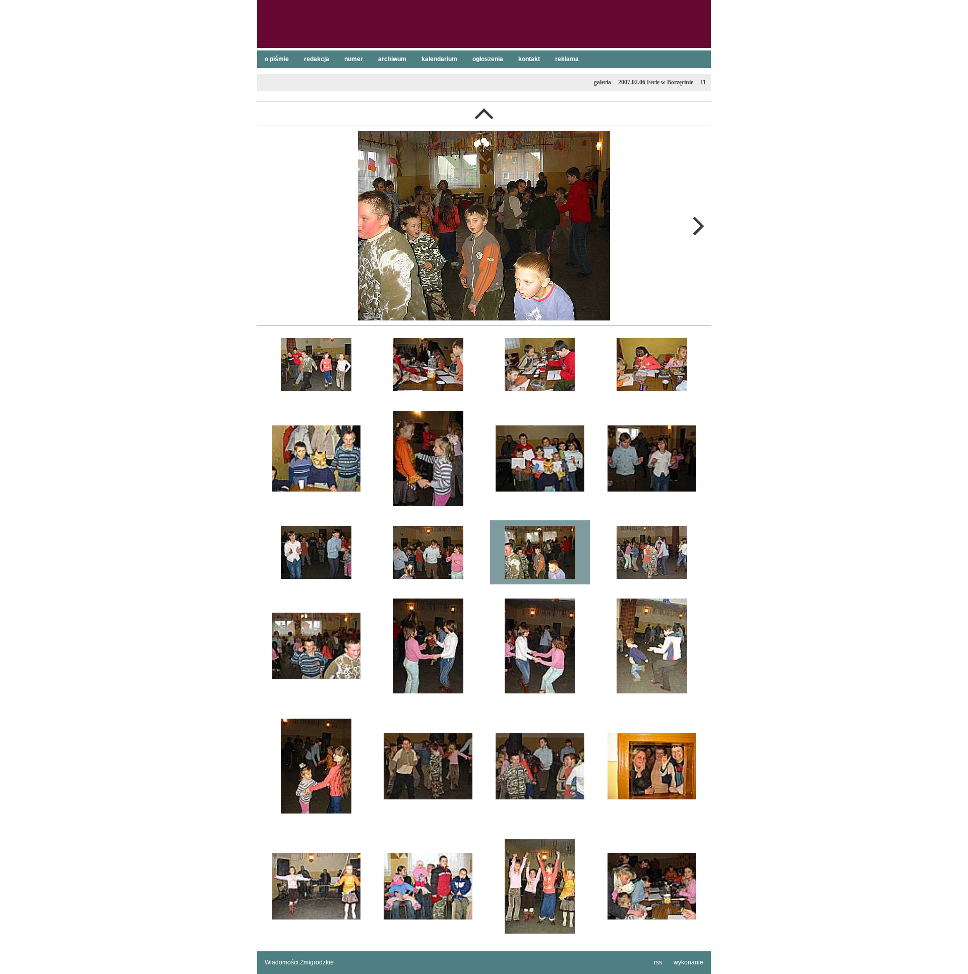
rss (658, 962)
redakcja (316, 59)
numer (353, 59)
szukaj (699, 11)
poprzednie (269, 225)
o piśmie (277, 59)
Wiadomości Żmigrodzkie (299, 962)
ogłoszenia (487, 59)
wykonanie (688, 962)
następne (698, 225)
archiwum (392, 59)
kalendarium (439, 59)
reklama (567, 59)
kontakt (529, 59)
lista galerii (484, 113)
